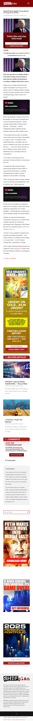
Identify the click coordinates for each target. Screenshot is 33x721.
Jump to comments (10, 258)
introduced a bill (18, 248)
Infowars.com (21, 55)
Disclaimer (23, 719)
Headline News (23, 15)
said (16, 240)
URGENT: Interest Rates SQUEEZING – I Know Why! (16, 383)
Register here (16, 455)
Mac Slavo (8, 385)
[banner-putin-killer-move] (16, 566)
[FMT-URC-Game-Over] (16, 611)
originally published (24, 53)
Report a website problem (13, 719)
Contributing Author (9, 15)
